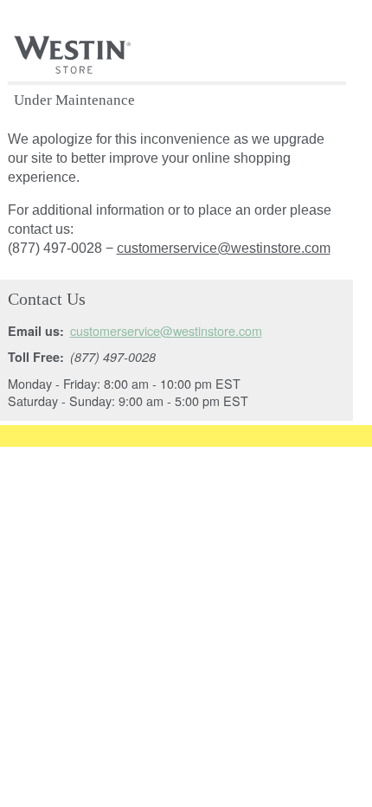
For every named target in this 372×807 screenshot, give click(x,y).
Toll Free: (36, 356)
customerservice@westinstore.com (223, 248)
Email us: (36, 330)
